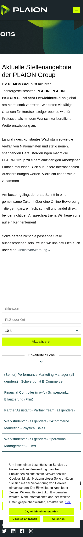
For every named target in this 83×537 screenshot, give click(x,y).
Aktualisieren (42, 341)
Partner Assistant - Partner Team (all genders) (39, 410)
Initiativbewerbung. (33, 250)
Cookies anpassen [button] (25, 518)
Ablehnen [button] (58, 518)
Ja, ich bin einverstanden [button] (41, 511)
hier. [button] (68, 502)
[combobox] (41, 331)
